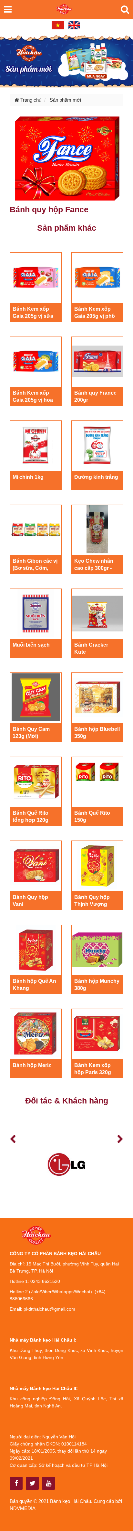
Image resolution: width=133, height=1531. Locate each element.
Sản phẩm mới (65, 100)
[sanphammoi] (66, 60)
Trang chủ (30, 100)
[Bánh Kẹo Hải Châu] (16, 1483)
